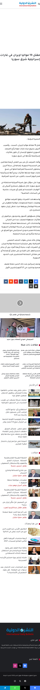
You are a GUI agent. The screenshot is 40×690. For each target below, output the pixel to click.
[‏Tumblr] (21, 281)
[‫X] (31, 281)
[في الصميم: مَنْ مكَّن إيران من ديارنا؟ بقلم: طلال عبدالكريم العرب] (34, 505)
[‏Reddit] (11, 281)
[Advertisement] (20, 30)
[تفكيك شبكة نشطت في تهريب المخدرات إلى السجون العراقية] (34, 403)
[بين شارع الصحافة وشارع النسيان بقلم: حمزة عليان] (34, 473)
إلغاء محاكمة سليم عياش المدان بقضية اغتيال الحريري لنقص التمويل (10, 376)
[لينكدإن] (26, 281)
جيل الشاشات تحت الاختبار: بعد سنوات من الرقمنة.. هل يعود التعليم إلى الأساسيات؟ (14, 570)
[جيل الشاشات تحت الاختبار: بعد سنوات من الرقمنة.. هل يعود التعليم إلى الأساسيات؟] (34, 570)
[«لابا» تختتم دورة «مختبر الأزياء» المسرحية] (34, 560)
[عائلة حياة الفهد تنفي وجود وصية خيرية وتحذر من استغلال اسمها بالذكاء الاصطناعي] (34, 551)
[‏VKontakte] (6, 281)
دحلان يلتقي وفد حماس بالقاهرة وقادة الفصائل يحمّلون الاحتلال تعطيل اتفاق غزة (14, 393)
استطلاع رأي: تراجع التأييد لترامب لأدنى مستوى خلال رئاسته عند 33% (16, 412)
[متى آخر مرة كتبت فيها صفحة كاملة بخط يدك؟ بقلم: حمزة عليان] (34, 515)
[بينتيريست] (16, 281)
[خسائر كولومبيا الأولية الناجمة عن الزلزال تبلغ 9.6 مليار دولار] (34, 422)
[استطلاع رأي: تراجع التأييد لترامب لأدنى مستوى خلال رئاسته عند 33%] (34, 412)
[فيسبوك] (36, 281)
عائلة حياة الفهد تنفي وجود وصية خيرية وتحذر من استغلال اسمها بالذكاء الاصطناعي (14, 550)
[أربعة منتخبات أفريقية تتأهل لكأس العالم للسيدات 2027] (34, 541)
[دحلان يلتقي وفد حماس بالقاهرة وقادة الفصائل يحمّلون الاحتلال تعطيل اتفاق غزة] (34, 393)
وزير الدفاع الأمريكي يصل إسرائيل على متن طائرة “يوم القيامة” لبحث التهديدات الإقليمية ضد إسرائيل (11, 354)
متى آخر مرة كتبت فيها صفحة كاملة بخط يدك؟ (15, 515)
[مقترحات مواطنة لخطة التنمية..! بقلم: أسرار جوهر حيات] (34, 483)
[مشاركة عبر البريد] (36, 286)
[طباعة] (31, 286)
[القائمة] (1, 4)
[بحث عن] (39, 4)
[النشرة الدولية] (27, 4)
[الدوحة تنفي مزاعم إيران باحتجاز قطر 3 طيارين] (34, 444)
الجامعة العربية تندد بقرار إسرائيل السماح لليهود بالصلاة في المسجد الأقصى (30, 366)
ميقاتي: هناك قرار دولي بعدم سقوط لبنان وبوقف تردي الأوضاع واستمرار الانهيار (30, 352)
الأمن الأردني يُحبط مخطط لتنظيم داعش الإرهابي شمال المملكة (31, 376)
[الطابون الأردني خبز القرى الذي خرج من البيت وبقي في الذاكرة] (34, 532)
